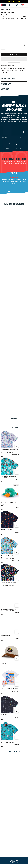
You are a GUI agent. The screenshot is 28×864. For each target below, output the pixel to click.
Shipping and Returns (8, 79)
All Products (8, 9)
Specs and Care (6, 84)
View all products (14, 751)
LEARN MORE (23, 89)
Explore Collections (14, 1)
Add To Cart (14, 54)
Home (2, 9)
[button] (14, 59)
